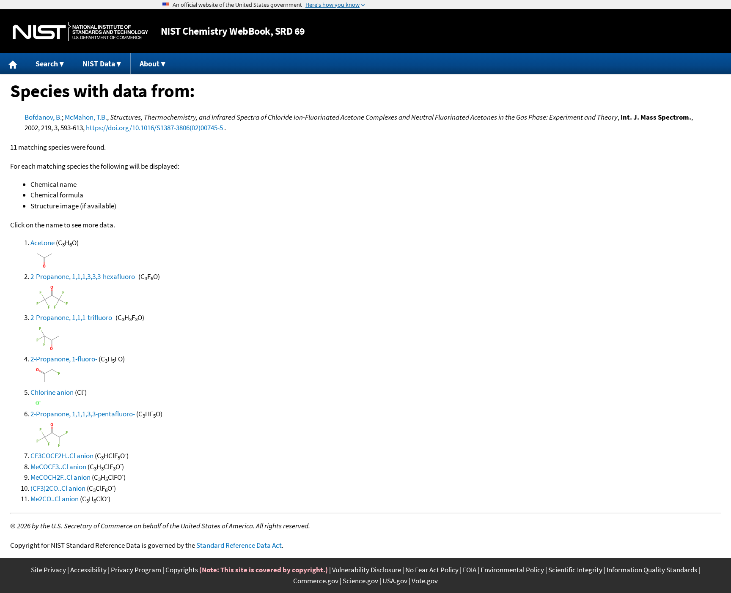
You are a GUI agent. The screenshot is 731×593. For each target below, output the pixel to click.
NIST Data (98, 63)
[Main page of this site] (13, 63)
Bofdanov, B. (43, 117)
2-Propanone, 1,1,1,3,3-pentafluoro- (82, 413)
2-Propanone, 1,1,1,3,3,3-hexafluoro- (83, 276)
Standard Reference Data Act (239, 545)
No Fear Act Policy (432, 569)
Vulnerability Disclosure (366, 569)
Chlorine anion (52, 392)
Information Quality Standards (652, 569)
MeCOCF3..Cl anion (58, 466)
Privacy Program (136, 569)
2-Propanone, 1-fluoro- (63, 358)
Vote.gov (425, 580)
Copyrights (181, 569)
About (149, 63)
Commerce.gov (315, 580)
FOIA (469, 569)
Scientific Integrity (575, 569)
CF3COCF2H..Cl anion (61, 455)
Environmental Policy (512, 569)
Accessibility (88, 569)
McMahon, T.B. (86, 117)
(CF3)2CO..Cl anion (57, 488)
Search (47, 63)
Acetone (42, 242)
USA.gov (394, 580)
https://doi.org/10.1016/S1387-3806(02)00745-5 (154, 127)
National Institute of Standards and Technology (80, 31)
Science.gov (360, 580)
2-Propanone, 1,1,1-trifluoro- (72, 317)
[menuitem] (13, 63)
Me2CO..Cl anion (54, 498)
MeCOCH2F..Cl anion (60, 477)
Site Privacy (48, 569)
